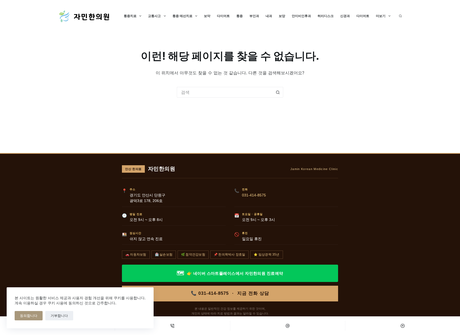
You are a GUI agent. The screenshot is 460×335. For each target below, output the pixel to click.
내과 (269, 16)
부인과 (254, 16)
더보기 (380, 16)
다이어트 (223, 16)
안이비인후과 (301, 16)
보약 (207, 16)
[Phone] (172, 325)
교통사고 (154, 16)
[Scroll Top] (402, 325)
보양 (282, 16)
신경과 (345, 16)
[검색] (400, 16)
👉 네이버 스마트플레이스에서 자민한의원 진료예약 (230, 273)
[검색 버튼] (278, 92)
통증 (239, 16)
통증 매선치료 (182, 16)
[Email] (287, 325)
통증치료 (130, 16)
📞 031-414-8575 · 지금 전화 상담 (230, 293)
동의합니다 (28, 315)
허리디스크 (326, 16)
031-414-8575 (254, 195)
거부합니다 (59, 315)
